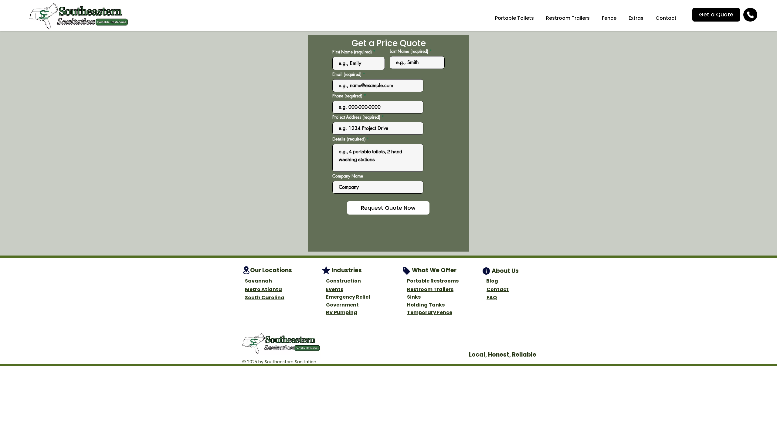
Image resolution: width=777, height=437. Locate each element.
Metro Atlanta (263, 289)
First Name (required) (352, 52)
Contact (498, 289)
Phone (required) (347, 96)
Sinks (414, 296)
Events (334, 289)
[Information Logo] (486, 271)
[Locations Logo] (246, 270)
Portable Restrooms (433, 280)
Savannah (258, 280)
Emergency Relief (348, 296)
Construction (343, 280)
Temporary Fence (429, 312)
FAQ (492, 297)
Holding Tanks (426, 304)
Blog (492, 280)
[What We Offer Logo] (406, 271)
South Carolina (264, 297)
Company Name (347, 176)
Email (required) (346, 74)
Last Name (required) (409, 51)
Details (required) (349, 139)
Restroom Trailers (430, 289)
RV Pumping (341, 312)
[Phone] (750, 15)
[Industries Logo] (326, 270)
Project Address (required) (356, 117)
